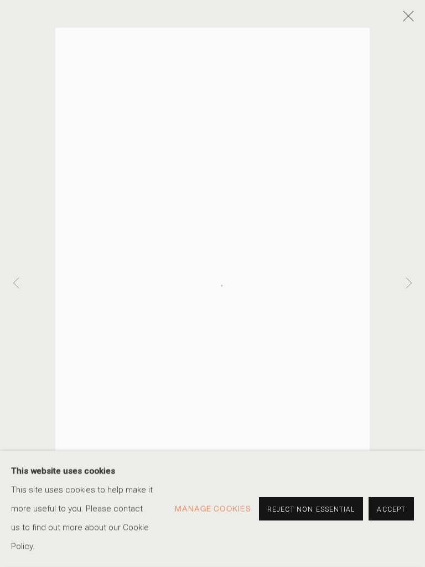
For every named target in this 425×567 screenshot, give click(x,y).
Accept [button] (391, 509)
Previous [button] (16, 283)
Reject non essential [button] (311, 509)
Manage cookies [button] (213, 508)
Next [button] (409, 283)
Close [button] (405, 19)
